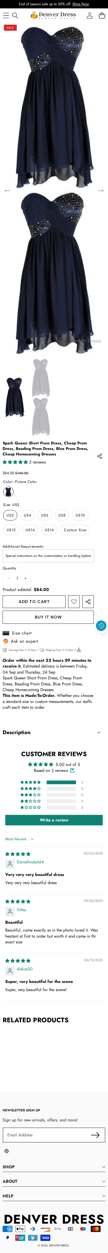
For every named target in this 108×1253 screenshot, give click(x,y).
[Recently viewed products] (101, 625)
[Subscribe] (95, 1135)
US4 (27, 515)
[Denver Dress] (53, 15)
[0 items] (102, 15)
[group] (15, 397)
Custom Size (75, 530)
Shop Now (80, 4)
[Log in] (89, 15)
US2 (10, 515)
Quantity (9, 568)
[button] (101, 637)
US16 (49, 530)
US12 (11, 530)
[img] (17, 854)
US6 (44, 515)
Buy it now (48, 617)
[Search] (15, 15)
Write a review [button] (54, 820)
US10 (80, 515)
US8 (62, 515)
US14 (30, 530)
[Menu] (6, 15)
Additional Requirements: (23, 546)
